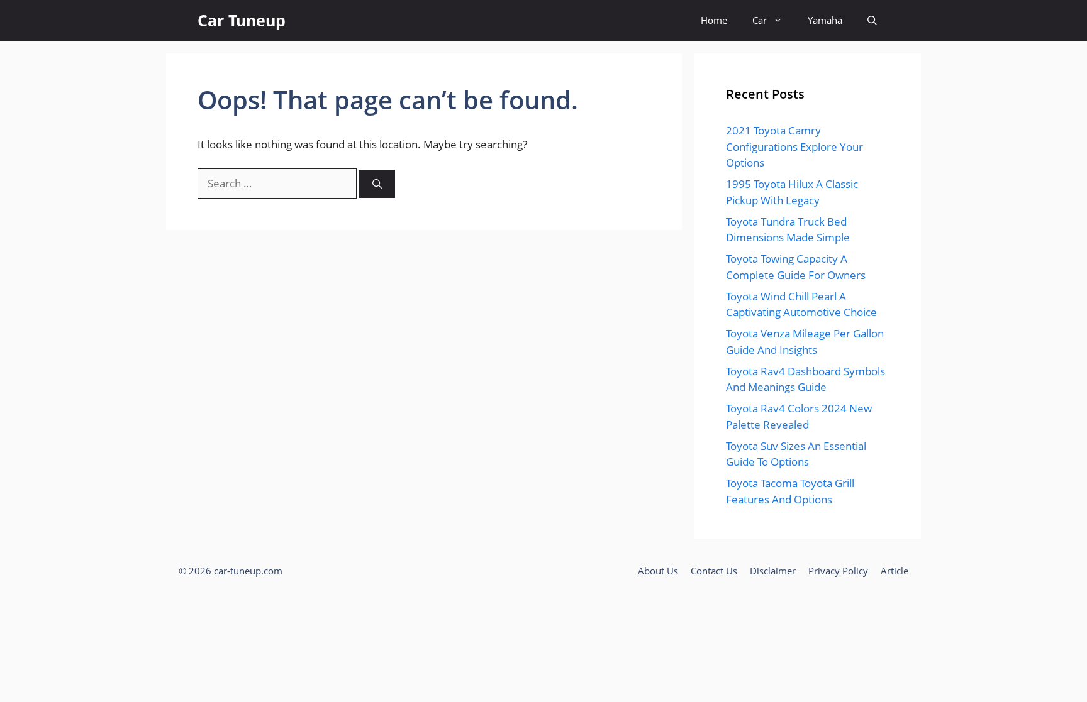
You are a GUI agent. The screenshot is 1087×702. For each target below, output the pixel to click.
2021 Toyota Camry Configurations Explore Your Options (794, 146)
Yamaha (825, 20)
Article (894, 570)
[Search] (377, 184)
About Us (658, 570)
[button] (872, 20)
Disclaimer (773, 570)
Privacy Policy (838, 570)
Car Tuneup (242, 20)
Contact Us (714, 570)
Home (714, 20)
